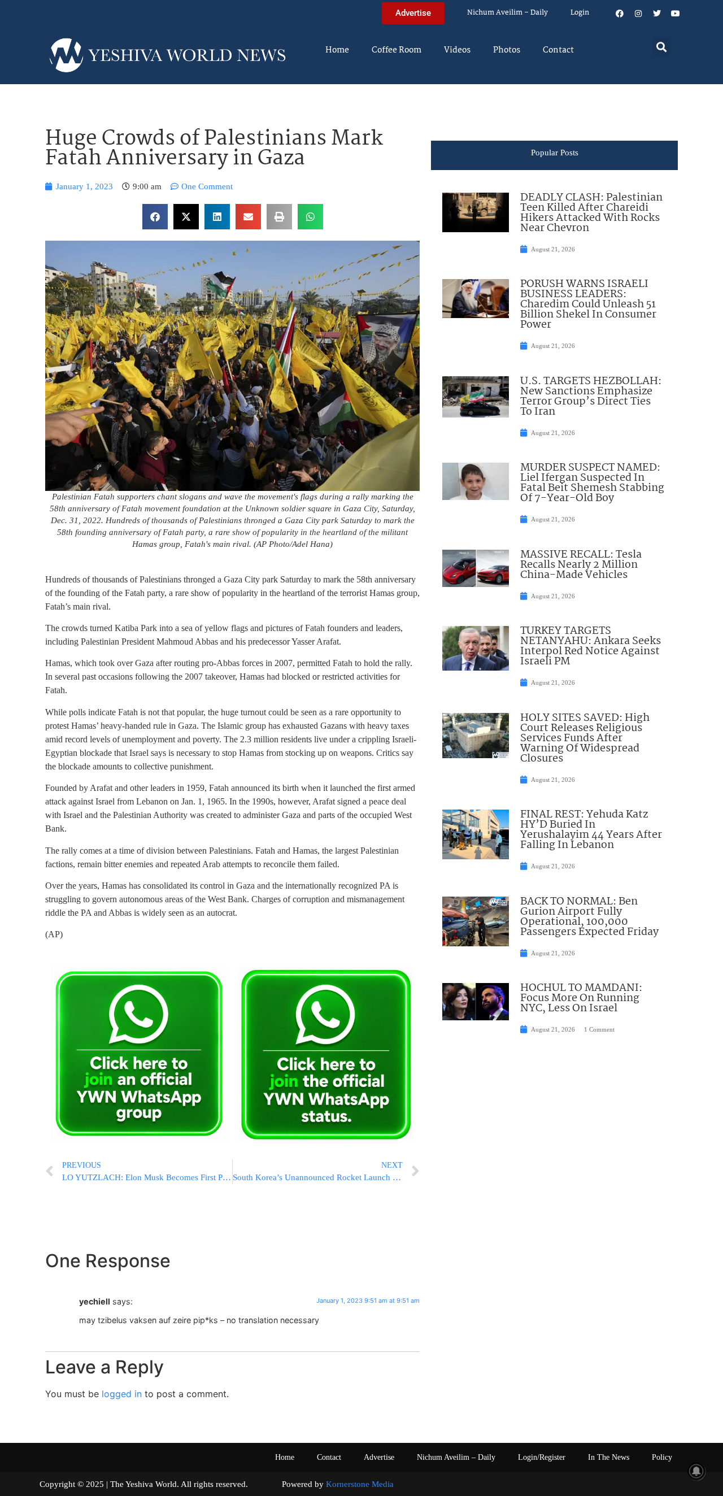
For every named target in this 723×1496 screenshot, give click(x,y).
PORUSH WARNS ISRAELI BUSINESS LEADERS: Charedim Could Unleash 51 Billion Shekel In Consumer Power (588, 304)
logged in (122, 1393)
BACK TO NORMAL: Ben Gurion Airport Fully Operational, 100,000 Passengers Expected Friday (589, 917)
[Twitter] (657, 13)
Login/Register (541, 1457)
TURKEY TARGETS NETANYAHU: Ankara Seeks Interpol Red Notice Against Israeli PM (590, 646)
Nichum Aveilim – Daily (507, 13)
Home (337, 50)
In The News (608, 1457)
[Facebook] (620, 13)
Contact (558, 50)
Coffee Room (396, 50)
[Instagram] (638, 13)
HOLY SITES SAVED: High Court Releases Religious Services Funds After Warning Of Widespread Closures (585, 738)
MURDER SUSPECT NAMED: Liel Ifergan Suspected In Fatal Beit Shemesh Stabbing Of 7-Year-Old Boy (592, 483)
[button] (661, 46)
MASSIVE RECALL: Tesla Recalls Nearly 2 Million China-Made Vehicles (581, 565)
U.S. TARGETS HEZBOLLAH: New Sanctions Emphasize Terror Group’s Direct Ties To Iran (590, 396)
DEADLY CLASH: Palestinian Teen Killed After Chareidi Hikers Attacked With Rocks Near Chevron (591, 213)
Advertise (379, 1457)
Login (579, 13)
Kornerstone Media (360, 1484)
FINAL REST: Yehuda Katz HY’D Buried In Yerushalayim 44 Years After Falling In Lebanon (591, 830)
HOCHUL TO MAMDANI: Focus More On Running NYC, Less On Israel (581, 998)
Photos (506, 50)
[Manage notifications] (696, 1471)
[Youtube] (675, 13)
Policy (662, 1457)
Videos (457, 50)
